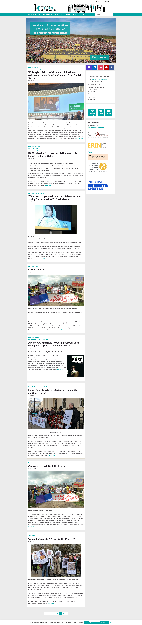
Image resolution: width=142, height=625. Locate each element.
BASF (37, 67)
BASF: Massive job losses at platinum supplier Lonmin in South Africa (53, 155)
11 (53, 613)
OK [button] (86, 622)
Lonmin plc (31, 67)
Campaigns (57, 14)
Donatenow (101, 114)
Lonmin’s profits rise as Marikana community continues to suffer (52, 391)
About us (75, 14)
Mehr (110, 622)
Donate (84, 14)
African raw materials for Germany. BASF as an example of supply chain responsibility (53, 344)
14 (63, 613)
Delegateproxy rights (92, 114)
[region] (71, 40)
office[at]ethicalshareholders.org (100, 79)
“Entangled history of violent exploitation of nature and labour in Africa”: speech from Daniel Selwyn (54, 75)
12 (57, 613)
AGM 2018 (31, 536)
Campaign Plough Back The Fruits (45, 69)
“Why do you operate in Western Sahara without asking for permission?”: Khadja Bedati (55, 198)
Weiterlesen (79, 138)
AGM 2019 (31, 69)
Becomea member (108, 114)
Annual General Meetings (45, 14)
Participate (67, 14)
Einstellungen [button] (104, 622)
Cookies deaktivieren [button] (94, 622)
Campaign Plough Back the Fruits (46, 466)
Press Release (39, 146)
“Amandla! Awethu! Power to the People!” (51, 539)
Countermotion (36, 269)
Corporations (30, 14)
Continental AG (40, 193)
